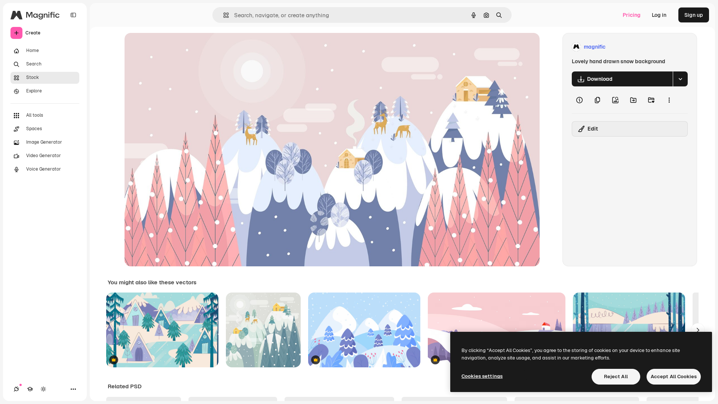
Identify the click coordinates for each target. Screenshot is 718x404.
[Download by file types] (680, 78)
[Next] (698, 330)
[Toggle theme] (43, 389)
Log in (659, 15)
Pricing (632, 15)
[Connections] (16, 389)
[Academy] (30, 389)
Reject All (616, 376)
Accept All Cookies (674, 376)
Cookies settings (482, 376)
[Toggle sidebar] (73, 15)
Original (172, 46)
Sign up (693, 15)
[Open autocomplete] (223, 15)
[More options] (669, 99)
